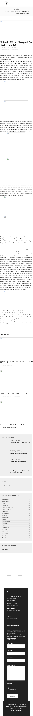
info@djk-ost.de (14, 605)
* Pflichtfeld (10, 683)
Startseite (7, 11)
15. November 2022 (12, 47)
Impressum (9, 616)
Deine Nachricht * (11, 665)
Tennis (10, 365)
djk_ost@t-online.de (11, 638)
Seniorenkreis (12, 427)
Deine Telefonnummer (12, 658)
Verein (18, 469)
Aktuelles (3, 49)
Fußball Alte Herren (15, 11)
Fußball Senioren (15, 440)
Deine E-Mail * (10, 650)
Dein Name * (10, 643)
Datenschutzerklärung (12, 618)
